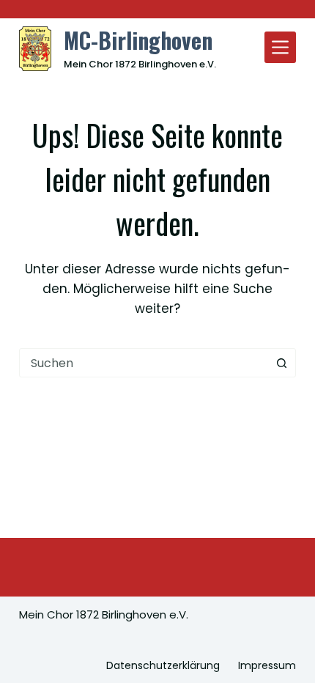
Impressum (267, 665)
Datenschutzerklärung (163, 665)
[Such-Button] (281, 363)
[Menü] (280, 47)
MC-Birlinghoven (138, 39)
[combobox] (143, 362)
